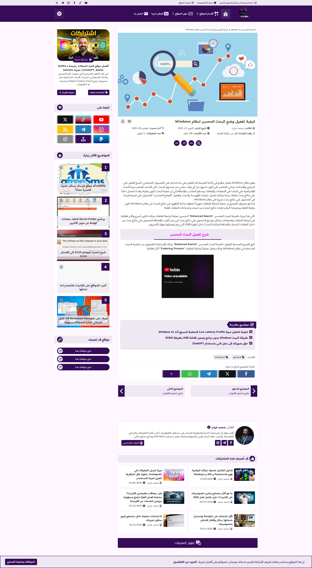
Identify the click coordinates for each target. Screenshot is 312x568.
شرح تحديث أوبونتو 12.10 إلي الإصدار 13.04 (83, 254)
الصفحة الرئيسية (248, 29)
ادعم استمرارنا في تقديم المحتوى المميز (237, 2)
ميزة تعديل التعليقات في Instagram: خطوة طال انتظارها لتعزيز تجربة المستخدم (144, 474)
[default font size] (184, 143)
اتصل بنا (138, 13)
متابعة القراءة (68, 92)
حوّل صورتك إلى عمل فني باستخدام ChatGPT (220, 343)
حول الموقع (181, 13)
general (234, 29)
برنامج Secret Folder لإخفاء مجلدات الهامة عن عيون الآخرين (83, 220)
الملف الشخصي (131, 442)
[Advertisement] (188, 161)
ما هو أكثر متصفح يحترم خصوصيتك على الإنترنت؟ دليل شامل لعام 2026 (212, 495)
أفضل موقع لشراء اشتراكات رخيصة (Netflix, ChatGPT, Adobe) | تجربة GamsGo (83, 67)
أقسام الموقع (206, 13)
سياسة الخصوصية (205, 2)
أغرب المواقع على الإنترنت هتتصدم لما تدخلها (83, 287)
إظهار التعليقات (184, 543)
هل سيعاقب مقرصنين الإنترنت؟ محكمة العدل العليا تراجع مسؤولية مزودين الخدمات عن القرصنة (143, 497)
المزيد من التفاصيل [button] (185, 561)
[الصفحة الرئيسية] (225, 14)
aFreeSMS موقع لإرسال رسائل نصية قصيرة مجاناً (83, 187)
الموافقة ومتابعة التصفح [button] (21, 561)
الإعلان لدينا (157, 13)
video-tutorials (97, 92)
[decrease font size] (191, 143)
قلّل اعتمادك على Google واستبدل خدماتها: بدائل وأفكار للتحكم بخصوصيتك (213, 520)
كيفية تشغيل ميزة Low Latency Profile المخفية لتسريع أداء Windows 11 (203, 331)
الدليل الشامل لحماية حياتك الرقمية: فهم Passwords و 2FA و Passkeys (212, 472)
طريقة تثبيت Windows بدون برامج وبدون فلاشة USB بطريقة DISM (206, 337)
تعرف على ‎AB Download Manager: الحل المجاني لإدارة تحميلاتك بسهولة (83, 320)
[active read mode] (199, 143)
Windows (220, 357)
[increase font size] (177, 143)
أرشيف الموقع (185, 2)
